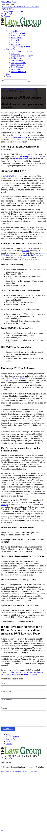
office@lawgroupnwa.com (12, 11)
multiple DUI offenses (30, 255)
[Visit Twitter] (6, 14)
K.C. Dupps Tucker (19, 33)
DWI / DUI (15, 53)
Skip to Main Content (9, 2)
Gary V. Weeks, (20, 47)
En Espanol (5, 16)
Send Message (8, 729)
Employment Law (18, 65)
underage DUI (6, 380)
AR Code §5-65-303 (20, 378)
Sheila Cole (15, 44)
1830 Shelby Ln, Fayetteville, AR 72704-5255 (20, 7)
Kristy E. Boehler (18, 35)
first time (25, 251)
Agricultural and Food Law (22, 56)
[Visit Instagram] (11, 14)
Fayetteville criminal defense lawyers (19, 137)
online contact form (20, 159)
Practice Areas (11, 49)
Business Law (16, 58)
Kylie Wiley (16, 40)
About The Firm (12, 31)
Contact (9, 76)
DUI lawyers (25, 156)
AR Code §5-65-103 (9, 176)
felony (21, 257)
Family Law (16, 69)
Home (3, 89)
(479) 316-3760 (8, 9)
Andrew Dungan (17, 42)
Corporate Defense (18, 63)
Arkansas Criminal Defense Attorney (22, 89)
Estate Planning (17, 67)
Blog (8, 74)
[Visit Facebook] (2, 14)
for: (2, 80)
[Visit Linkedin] (8, 14)
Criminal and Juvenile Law (21, 51)
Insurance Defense (18, 72)
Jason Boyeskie (17, 38)
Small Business (17, 60)
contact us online (30, 674)
